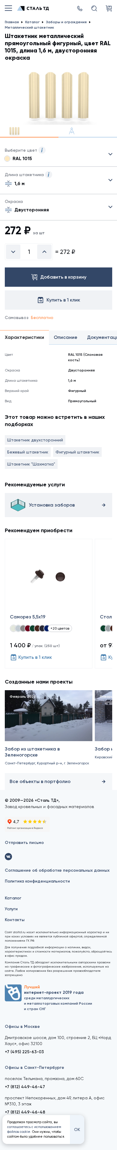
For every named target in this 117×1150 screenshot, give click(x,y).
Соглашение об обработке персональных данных (57, 870)
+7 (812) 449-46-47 (25, 1086)
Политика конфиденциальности (37, 881)
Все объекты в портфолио (40, 781)
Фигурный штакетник (77, 452)
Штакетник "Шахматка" (31, 464)
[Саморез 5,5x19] (48, 603)
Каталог (13, 898)
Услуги (11, 908)
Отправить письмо (24, 842)
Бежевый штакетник (27, 452)
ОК (77, 1129)
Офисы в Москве (22, 1026)
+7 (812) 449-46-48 (25, 1112)
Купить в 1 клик (35, 657)
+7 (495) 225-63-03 (24, 1051)
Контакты (15, 919)
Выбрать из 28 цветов (58, 154)
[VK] (8, 856)
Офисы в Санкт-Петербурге (34, 1067)
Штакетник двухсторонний (35, 440)
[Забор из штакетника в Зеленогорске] (48, 730)
